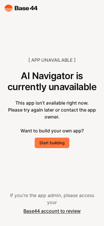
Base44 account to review (52, 211)
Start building (52, 142)
